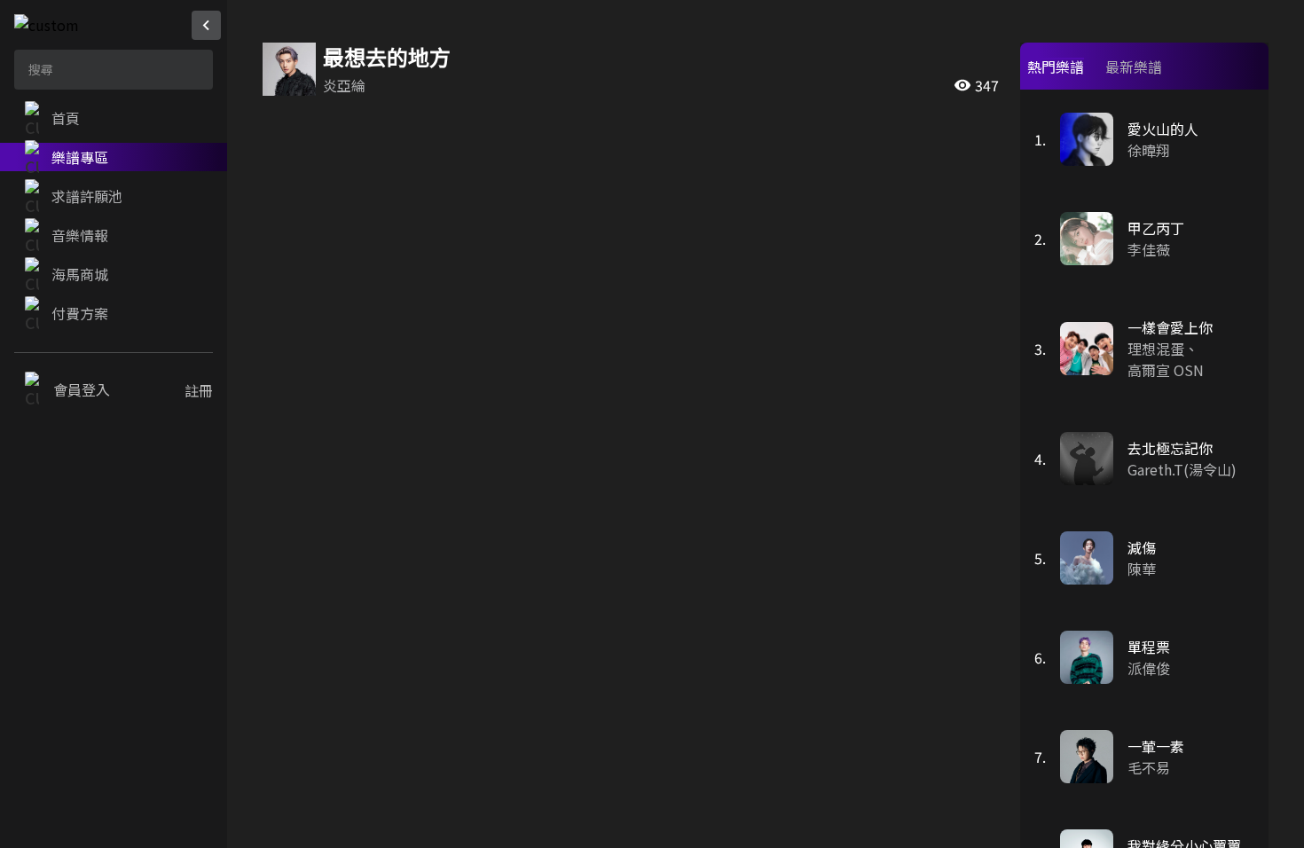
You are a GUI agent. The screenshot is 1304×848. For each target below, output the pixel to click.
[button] (113, 118)
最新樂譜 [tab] (1133, 66)
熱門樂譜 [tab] (1055, 66)
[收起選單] (206, 25)
